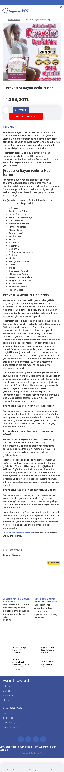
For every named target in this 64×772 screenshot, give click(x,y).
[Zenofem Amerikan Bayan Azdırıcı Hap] (17, 579)
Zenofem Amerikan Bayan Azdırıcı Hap (16, 600)
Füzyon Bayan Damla (44, 598)
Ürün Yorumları (12, 549)
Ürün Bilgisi (10, 127)
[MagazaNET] (16, 11)
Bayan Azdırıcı (14, 19)
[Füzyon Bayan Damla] (47, 579)
